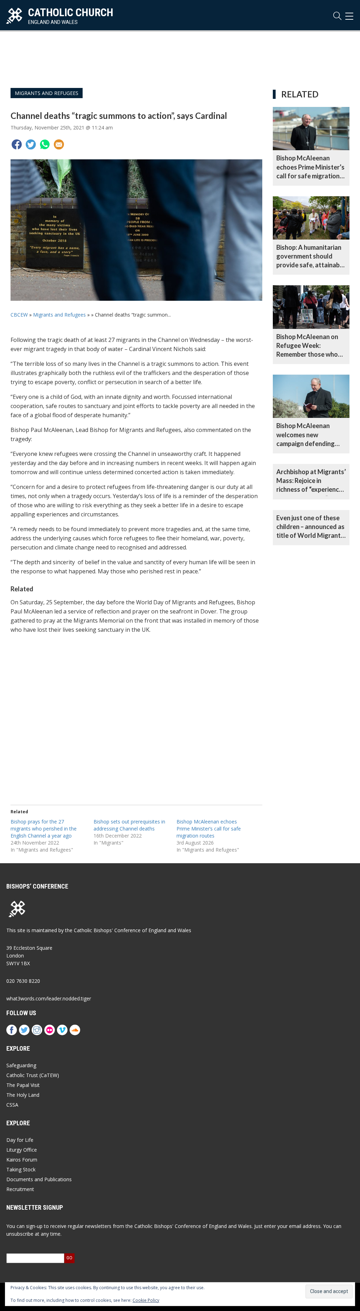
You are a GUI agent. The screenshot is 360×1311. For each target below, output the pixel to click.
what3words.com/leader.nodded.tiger (48, 998)
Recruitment (20, 1189)
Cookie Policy (146, 1300)
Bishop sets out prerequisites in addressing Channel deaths (129, 825)
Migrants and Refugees (46, 93)
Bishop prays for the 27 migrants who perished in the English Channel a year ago (44, 828)
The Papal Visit (23, 1085)
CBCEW (19, 314)
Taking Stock (21, 1169)
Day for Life (19, 1140)
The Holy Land (22, 1095)
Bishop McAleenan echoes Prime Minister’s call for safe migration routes (208, 828)
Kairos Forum (21, 1159)
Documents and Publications (39, 1179)
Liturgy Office (21, 1149)
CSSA (12, 1104)
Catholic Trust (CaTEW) (32, 1075)
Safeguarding (21, 1065)
